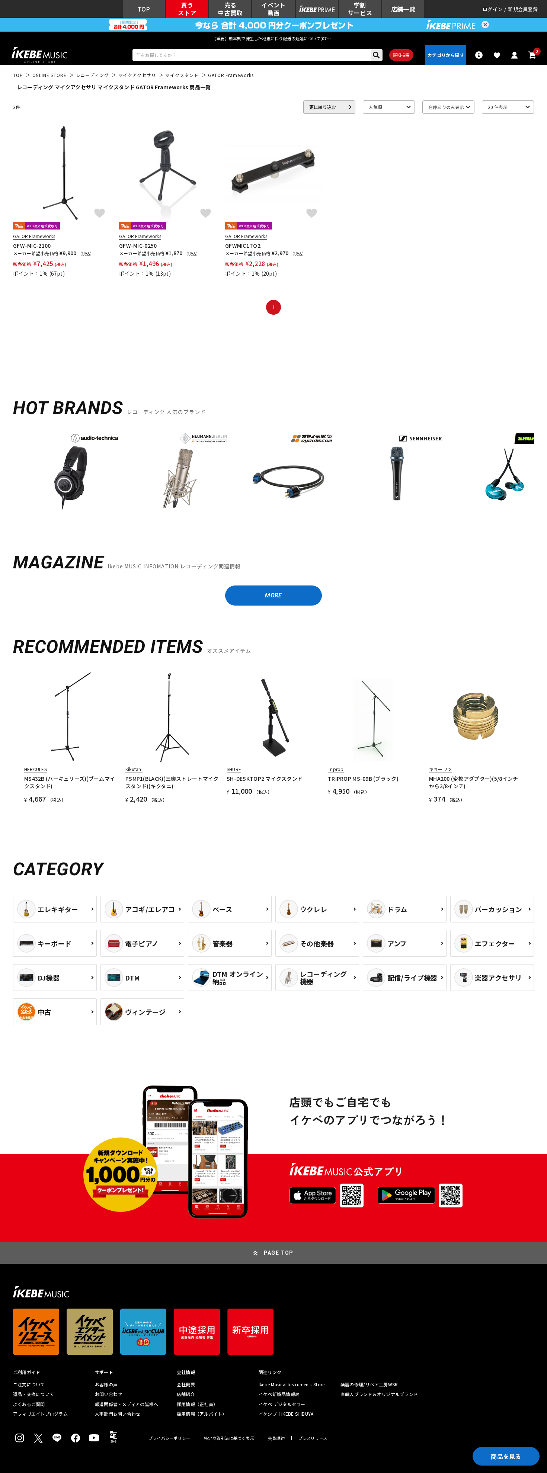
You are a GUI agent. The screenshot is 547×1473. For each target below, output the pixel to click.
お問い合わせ (108, 1394)
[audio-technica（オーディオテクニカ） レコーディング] (71, 471)
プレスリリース (312, 1438)
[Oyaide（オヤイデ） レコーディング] (288, 471)
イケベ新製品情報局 (279, 1394)
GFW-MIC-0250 (138, 245)
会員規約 (276, 1438)
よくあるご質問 (29, 1404)
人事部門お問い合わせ (117, 1413)
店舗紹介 (186, 1394)
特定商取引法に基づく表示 (229, 1438)
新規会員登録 (523, 9)
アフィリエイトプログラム (40, 1413)
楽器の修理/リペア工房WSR (369, 1384)
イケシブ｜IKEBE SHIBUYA (286, 1413)
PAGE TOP (279, 1253)
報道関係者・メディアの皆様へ (126, 1404)
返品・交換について (33, 1394)
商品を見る (506, 1456)
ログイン (492, 9)
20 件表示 (498, 107)
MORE (273, 595)
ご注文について (29, 1384)
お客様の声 (106, 1384)
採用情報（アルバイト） (202, 1413)
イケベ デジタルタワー (282, 1404)
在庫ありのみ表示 (446, 107)
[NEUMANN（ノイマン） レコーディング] (180, 471)
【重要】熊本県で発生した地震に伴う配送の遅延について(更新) (273, 38)
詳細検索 (401, 55)
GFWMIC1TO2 (242, 245)
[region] (273, 474)
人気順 (375, 107)
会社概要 (186, 1384)
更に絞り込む (322, 107)
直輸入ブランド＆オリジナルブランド (379, 1394)
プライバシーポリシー (169, 1438)
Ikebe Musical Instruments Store (291, 1384)
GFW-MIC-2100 (32, 245)
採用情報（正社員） (197, 1404)
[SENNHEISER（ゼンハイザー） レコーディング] (397, 471)
